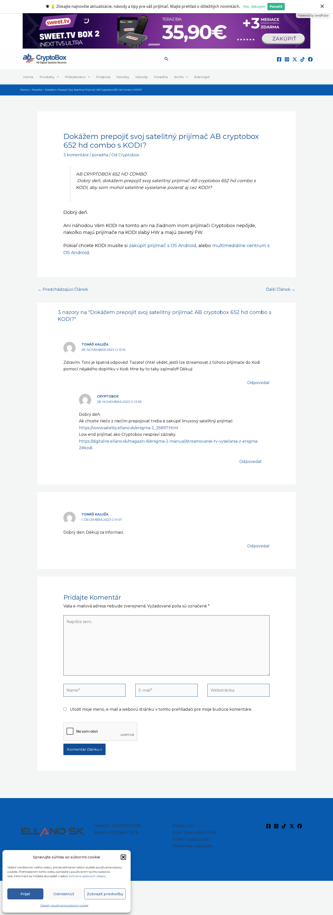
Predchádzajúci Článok (63, 289)
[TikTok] (302, 59)
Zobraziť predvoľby (105, 894)
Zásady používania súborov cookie (64, 905)
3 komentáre (76, 155)
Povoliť (276, 6)
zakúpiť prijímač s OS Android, (163, 245)
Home (28, 77)
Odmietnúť (63, 894)
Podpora (103, 77)
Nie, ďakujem (254, 6)
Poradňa (161, 77)
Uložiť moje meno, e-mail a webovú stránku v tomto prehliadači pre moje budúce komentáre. (161, 709)
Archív (179, 77)
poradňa (100, 155)
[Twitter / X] (294, 59)
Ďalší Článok (280, 289)
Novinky (123, 77)
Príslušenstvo (75, 77)
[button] (123, 857)
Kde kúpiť (202, 77)
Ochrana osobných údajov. (88, 876)
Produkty (47, 77)
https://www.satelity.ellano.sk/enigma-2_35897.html (128, 428)
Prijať (25, 894)
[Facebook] (279, 59)
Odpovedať (258, 382)
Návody (142, 77)
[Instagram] (286, 59)
